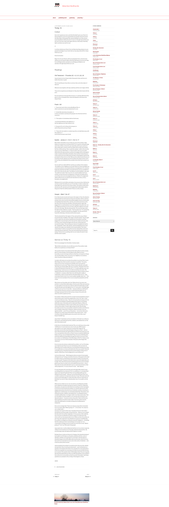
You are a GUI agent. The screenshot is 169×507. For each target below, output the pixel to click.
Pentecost (95, 44)
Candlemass (95, 70)
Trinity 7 (95, 130)
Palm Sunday (96, 51)
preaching (80, 17)
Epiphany (95, 81)
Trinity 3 (95, 36)
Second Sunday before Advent (100, 96)
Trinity (94, 40)
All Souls (95, 204)
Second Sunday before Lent (99, 62)
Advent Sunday (96, 92)
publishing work (63, 17)
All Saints (95, 100)
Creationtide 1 (96, 29)
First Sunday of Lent (97, 59)
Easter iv (95, 152)
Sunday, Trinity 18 (97, 212)
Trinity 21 (95, 103)
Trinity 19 (95, 107)
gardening (72, 17)
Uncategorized (61, 466)
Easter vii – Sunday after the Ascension (102, 144)
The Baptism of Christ (98, 77)
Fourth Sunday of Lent (98, 167)
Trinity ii (95, 137)
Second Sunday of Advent (99, 89)
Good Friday (95, 163)
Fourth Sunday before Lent (99, 66)
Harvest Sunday (96, 111)
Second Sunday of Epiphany (99, 74)
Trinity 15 (95, 118)
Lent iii (94, 171)
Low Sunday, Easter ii (98, 159)
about (54, 17)
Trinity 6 (95, 133)
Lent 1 (94, 178)
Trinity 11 (95, 122)
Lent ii (94, 174)
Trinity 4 (95, 33)
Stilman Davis (69, 25)
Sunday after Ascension (98, 47)
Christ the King (96, 200)
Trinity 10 (95, 126)
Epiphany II (95, 185)
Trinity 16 (95, 115)
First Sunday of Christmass (99, 85)
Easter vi (95, 148)
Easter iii (95, 156)
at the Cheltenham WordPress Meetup (101, 55)
